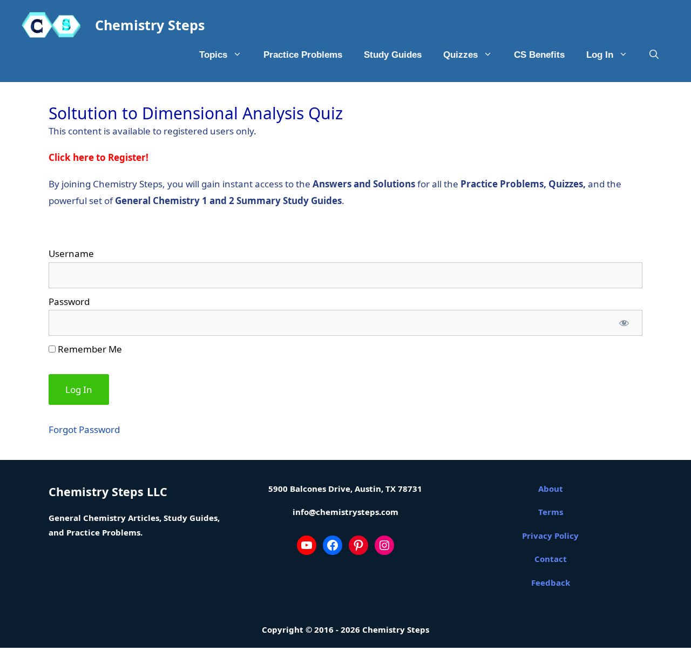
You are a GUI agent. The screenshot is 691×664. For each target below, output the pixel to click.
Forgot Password (84, 429)
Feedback (550, 582)
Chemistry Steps (150, 25)
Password (69, 301)
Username (71, 253)
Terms (550, 511)
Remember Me (89, 349)
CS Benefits (539, 55)
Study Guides (393, 55)
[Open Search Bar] (654, 55)
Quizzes (460, 55)
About (550, 488)
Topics (213, 55)
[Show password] (624, 323)
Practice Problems (302, 55)
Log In (599, 55)
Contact (550, 558)
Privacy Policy (550, 535)
